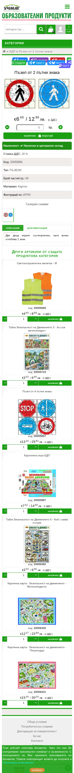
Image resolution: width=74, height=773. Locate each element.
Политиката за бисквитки (18, 762)
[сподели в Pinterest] (57, 59)
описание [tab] (13, 227)
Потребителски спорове (37, 726)
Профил (60, 29)
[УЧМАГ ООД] (24, 8)
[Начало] (4, 51)
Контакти (37, 740)
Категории (14, 43)
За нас (37, 736)
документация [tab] (37, 227)
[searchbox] (20, 29)
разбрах (37, 770)
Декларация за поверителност (37, 731)
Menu (67, 6)
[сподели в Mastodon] (65, 64)
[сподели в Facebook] (20, 59)
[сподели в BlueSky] (56, 62)
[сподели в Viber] (39, 59)
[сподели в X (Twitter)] (37, 62)
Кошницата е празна (51, 31)
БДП (12, 51)
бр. (51, 127)
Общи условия (37, 721)
